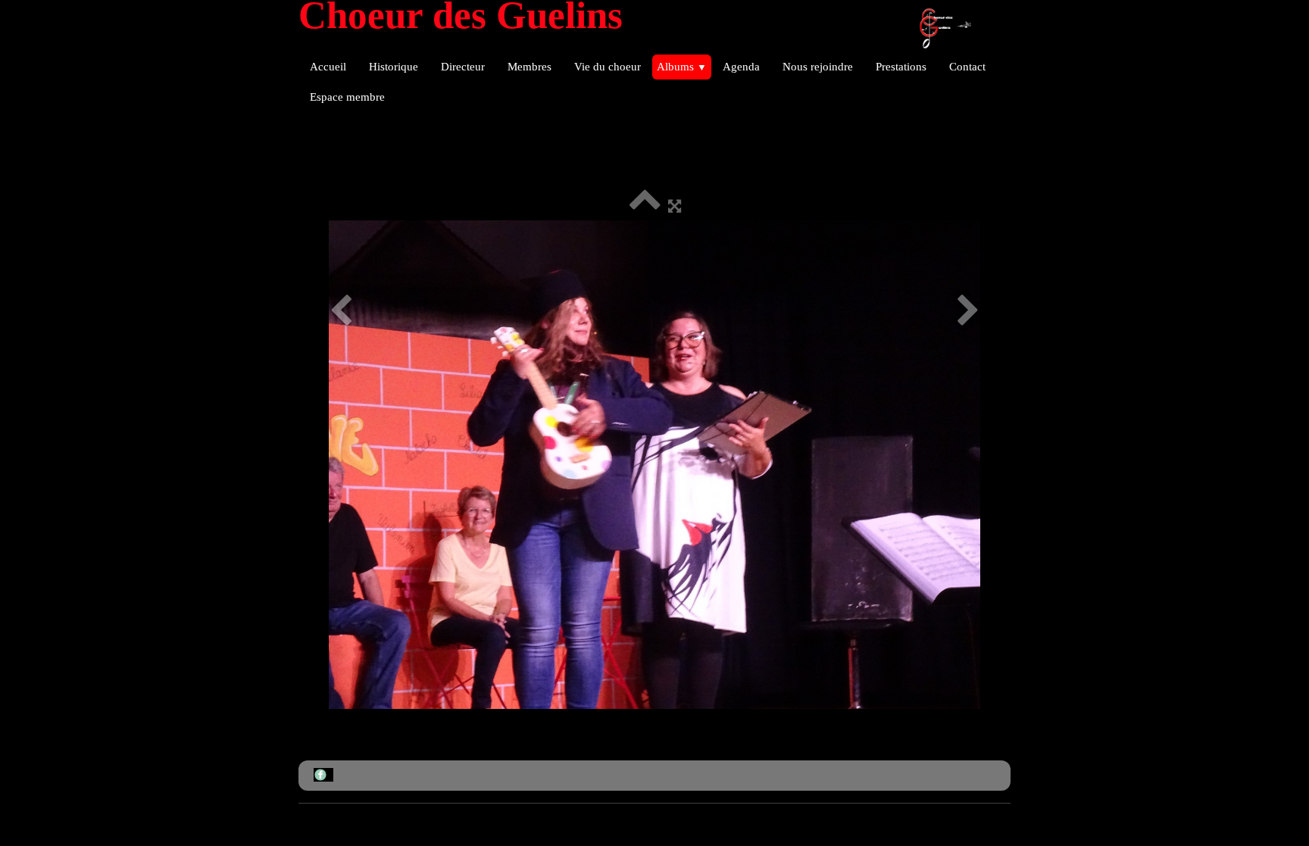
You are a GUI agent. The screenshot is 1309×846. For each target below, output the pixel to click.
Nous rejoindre (818, 67)
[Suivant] (968, 311)
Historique (393, 67)
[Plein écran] (674, 206)
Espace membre (347, 97)
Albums (682, 67)
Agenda (741, 67)
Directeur (463, 67)
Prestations (901, 67)
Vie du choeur (607, 67)
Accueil (328, 67)
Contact (967, 67)
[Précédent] (341, 311)
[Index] (645, 206)
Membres (529, 67)
